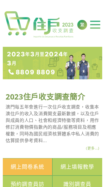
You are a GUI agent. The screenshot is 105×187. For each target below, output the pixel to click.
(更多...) (92, 148)
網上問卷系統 (27, 166)
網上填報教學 (77, 166)
